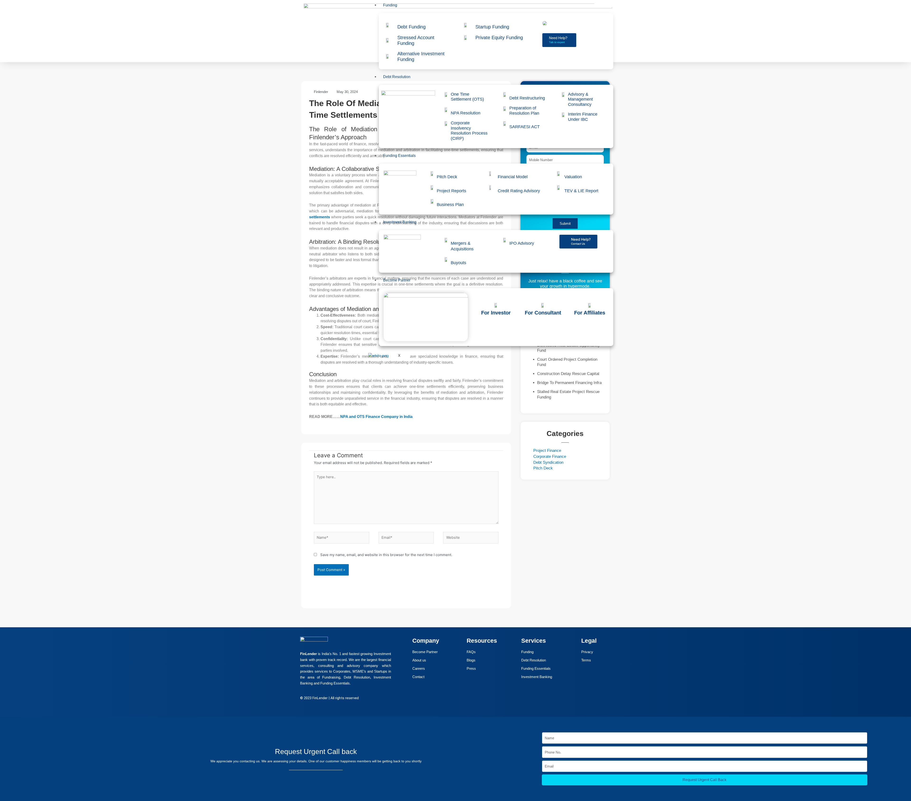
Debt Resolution (396, 77)
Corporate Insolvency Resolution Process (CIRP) (469, 131)
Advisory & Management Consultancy (580, 99)
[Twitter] (9, 752)
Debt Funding (411, 26)
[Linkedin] (9, 765)
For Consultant (543, 313)
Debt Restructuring (527, 98)
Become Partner (396, 280)
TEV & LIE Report (581, 190)
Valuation (573, 176)
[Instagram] (9, 778)
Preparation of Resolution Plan (524, 111)
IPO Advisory (521, 243)
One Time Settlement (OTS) (467, 97)
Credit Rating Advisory (519, 190)
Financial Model (513, 176)
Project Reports (451, 190)
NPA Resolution (465, 113)
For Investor (496, 313)
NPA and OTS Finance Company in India (376, 417)
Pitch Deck (447, 176)
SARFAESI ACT (524, 126)
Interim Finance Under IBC (582, 117)
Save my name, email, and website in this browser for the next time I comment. (386, 555)
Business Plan (450, 204)
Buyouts (458, 262)
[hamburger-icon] (603, 4)
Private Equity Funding (499, 37)
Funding (390, 5)
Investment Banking (399, 222)
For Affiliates (589, 313)
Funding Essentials (399, 156)
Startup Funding (492, 26)
